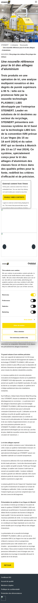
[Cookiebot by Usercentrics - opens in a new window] (28, 264)
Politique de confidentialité (10, 589)
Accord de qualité (7, 581)
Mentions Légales (7, 585)
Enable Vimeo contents (14, 197)
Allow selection (19, 331)
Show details (28, 319)
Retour (7, 565)
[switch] (33, 300)
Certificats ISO (6, 577)
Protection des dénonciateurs (11, 593)
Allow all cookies (19, 325)
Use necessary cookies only (19, 337)
